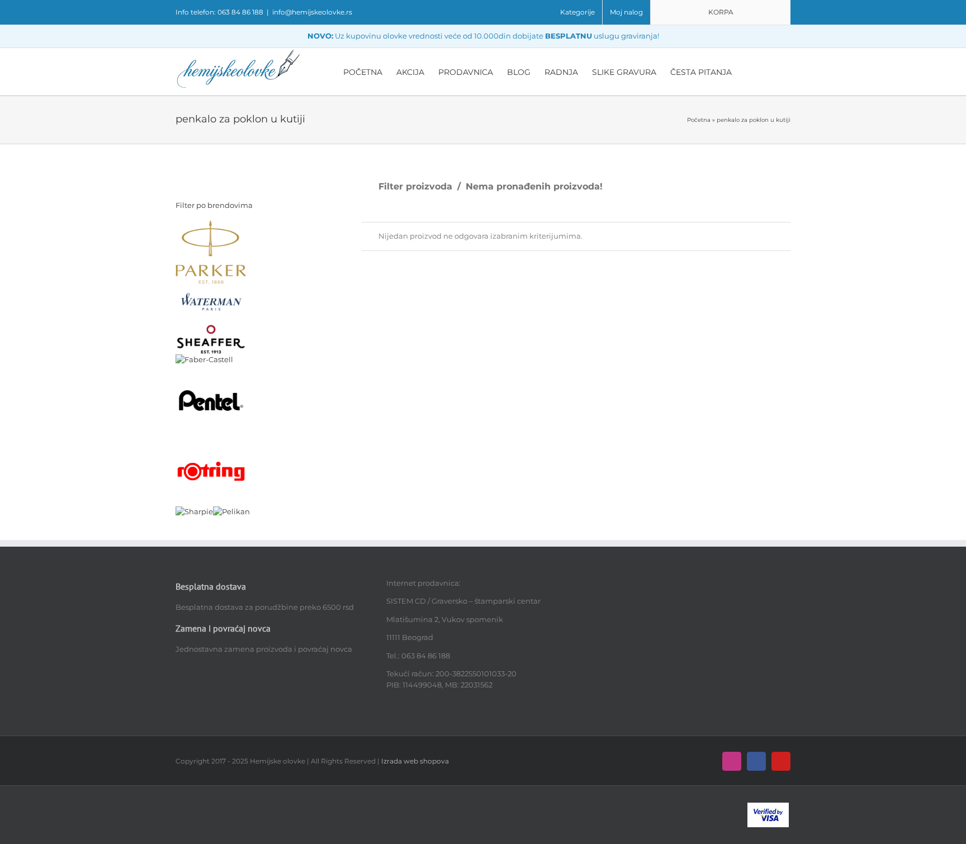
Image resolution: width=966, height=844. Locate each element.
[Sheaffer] (211, 328)
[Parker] (211, 225)
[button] (773, 71)
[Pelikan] (231, 511)
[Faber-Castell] (204, 359)
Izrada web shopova (415, 761)
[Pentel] (211, 370)
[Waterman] (211, 289)
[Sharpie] (194, 511)
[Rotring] (211, 441)
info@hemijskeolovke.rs (312, 12)
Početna (699, 120)
